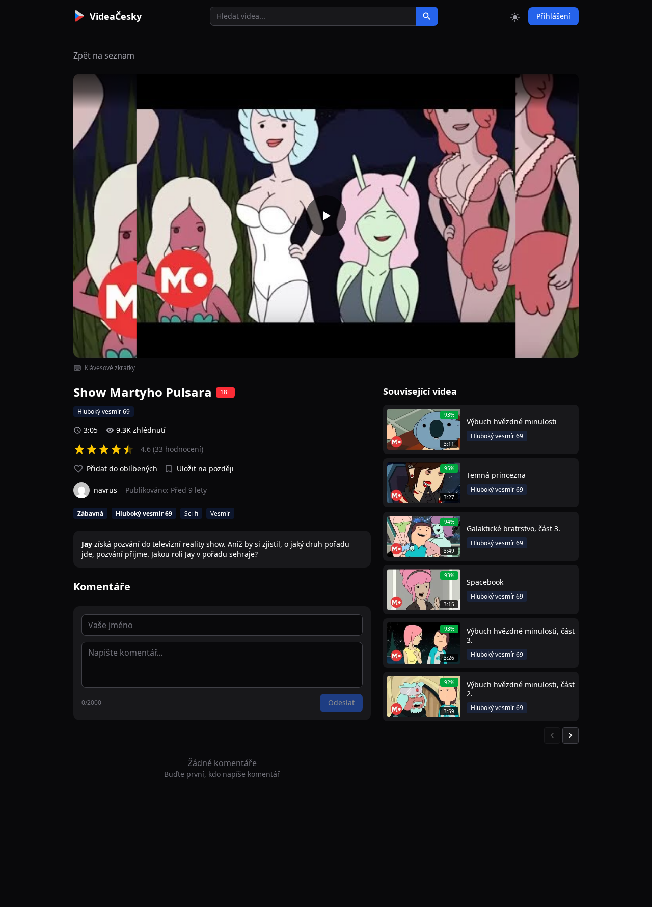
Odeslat (341, 702)
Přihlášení (553, 16)
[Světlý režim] (515, 16)
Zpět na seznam (103, 55)
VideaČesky (116, 16)
